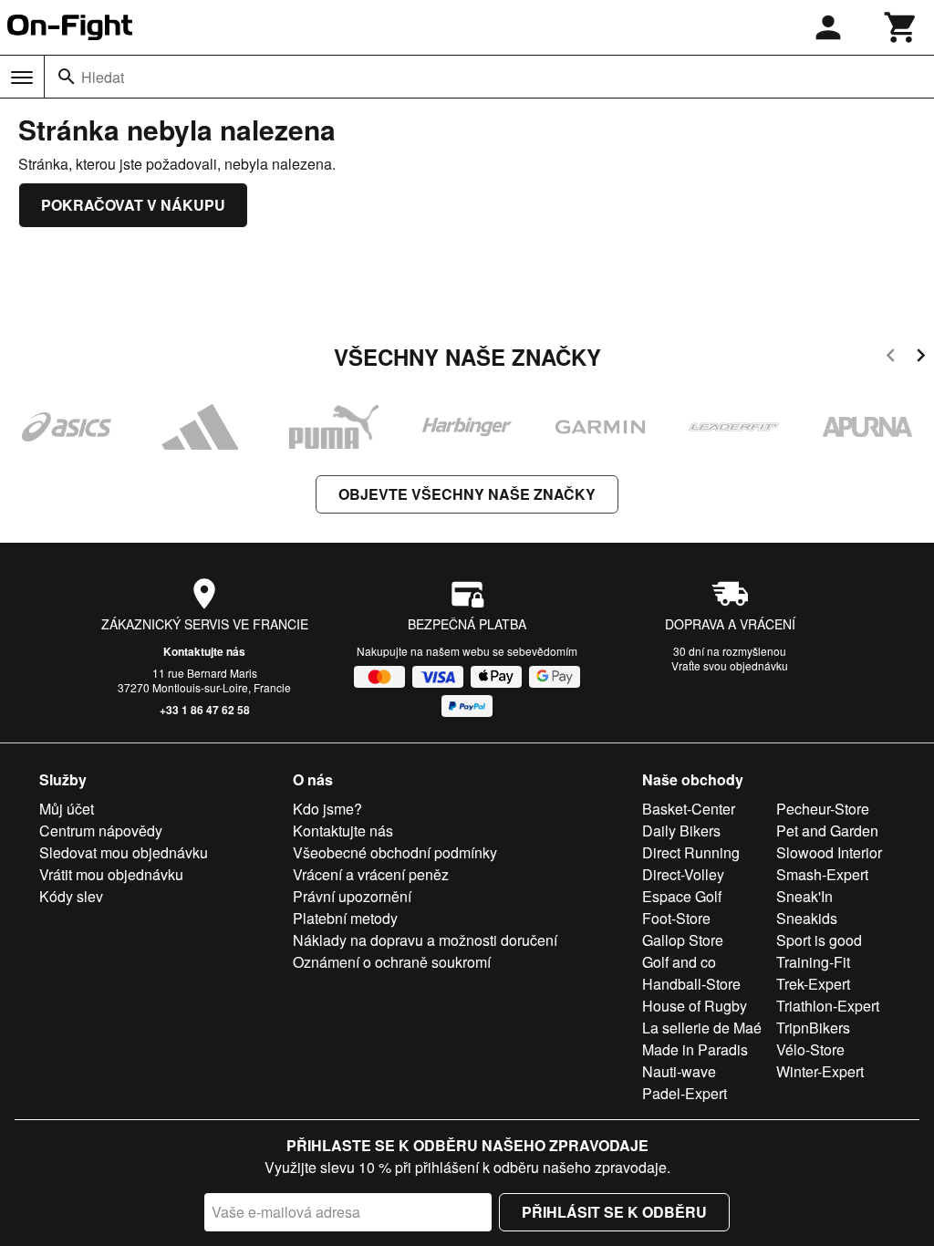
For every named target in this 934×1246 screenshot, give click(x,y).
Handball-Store (691, 983)
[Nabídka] (22, 77)
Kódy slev (71, 896)
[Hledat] (67, 77)
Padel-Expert (684, 1093)
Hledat (102, 77)
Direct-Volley (683, 874)
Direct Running (691, 852)
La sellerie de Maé (702, 1027)
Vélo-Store (810, 1049)
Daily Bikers (681, 830)
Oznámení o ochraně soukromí (392, 961)
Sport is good (819, 939)
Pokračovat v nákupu (133, 204)
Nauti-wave (679, 1071)
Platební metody (345, 918)
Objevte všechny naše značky (467, 493)
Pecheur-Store (822, 808)
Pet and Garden (827, 830)
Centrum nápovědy (100, 830)
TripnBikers (813, 1027)
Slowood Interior (829, 852)
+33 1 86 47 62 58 (205, 709)
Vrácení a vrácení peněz (371, 874)
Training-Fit (813, 961)
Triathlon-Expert (827, 1005)
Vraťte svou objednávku (729, 665)
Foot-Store (676, 918)
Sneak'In (804, 896)
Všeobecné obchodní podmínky (395, 852)
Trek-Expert (813, 983)
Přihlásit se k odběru (614, 1211)
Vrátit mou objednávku (111, 874)
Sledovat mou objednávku (123, 852)
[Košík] (901, 27)
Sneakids (806, 918)
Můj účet (66, 808)
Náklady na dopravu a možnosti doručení (425, 939)
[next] (921, 358)
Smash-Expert (822, 874)
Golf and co (679, 961)
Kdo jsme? (327, 808)
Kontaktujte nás (204, 651)
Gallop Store (682, 939)
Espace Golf (681, 896)
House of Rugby (694, 1005)
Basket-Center (688, 808)
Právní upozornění (352, 896)
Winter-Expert (820, 1071)
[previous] (890, 358)
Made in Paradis (695, 1049)
